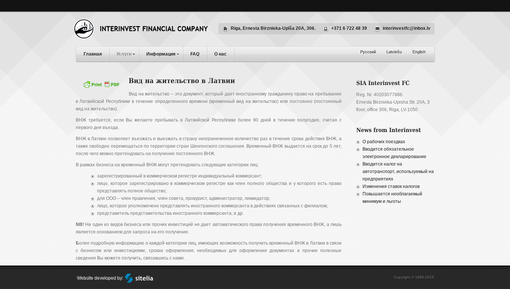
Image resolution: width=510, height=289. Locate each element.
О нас (220, 54)
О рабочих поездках (384, 141)
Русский (368, 52)
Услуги (123, 54)
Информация (160, 54)
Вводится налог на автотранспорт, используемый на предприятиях (398, 171)
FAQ (194, 54)
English (419, 52)
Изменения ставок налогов (391, 186)
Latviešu (394, 52)
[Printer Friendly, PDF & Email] (102, 87)
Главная (93, 54)
